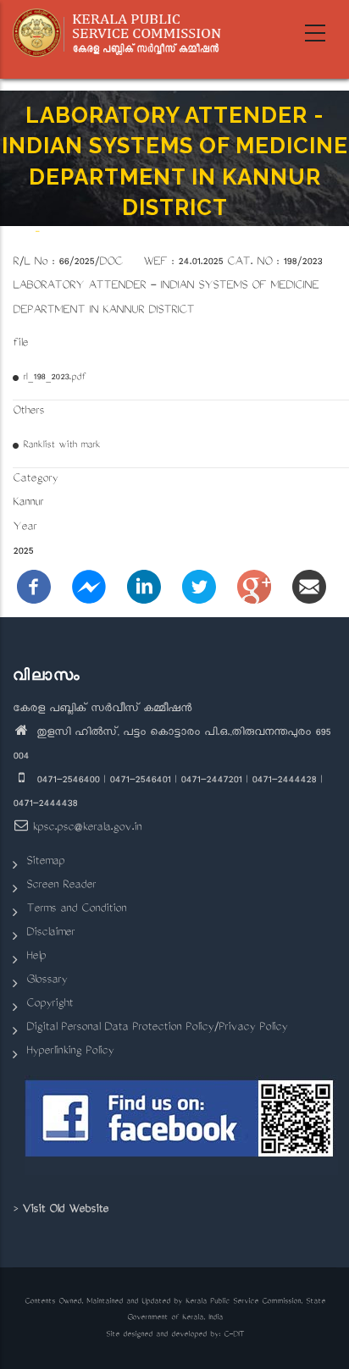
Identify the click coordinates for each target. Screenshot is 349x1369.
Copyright (49, 1004)
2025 (23, 552)
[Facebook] (34, 588)
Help (36, 957)
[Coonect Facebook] (181, 1125)
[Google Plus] (254, 588)
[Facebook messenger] (89, 588)
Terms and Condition (76, 910)
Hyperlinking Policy (70, 1052)
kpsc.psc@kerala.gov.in (86, 828)
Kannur (28, 503)
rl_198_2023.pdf (54, 378)
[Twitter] (199, 588)
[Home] (123, 33)
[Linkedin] (144, 588)
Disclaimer (50, 933)
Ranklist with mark (61, 446)
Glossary (46, 981)
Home (22, 231)
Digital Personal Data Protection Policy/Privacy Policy (156, 1028)
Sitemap (45, 862)
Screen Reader (61, 886)
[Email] (309, 588)
